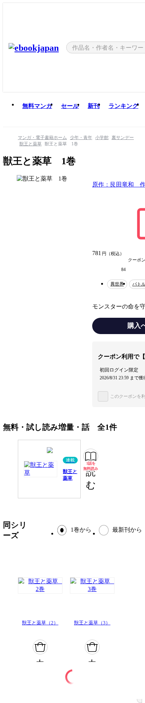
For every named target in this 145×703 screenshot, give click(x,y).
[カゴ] (40, 647)
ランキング (123, 106)
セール (70, 106)
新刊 (94, 106)
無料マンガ (37, 106)
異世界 (117, 284)
